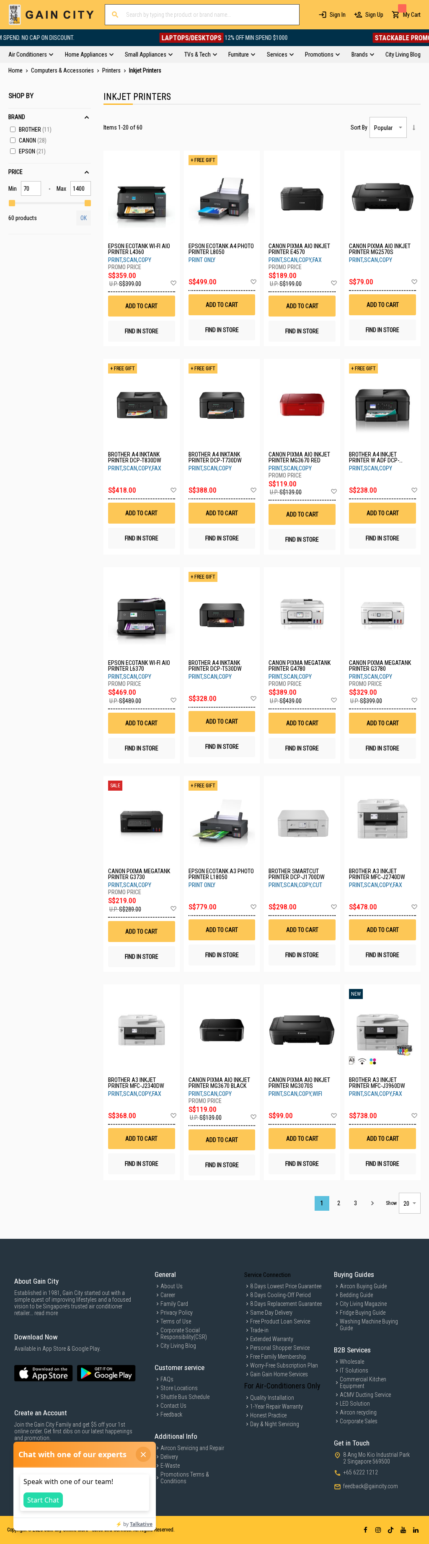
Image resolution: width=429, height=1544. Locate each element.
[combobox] (202, 14)
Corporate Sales (358, 1421)
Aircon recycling (358, 1412)
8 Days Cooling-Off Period (280, 1295)
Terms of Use (175, 1321)
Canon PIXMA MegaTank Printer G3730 (139, 874)
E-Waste (170, 1465)
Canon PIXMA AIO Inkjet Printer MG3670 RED (299, 457)
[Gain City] (51, 14)
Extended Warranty (271, 1339)
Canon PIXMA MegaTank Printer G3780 (380, 666)
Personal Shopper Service (280, 1347)
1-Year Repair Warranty (276, 1406)
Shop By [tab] (21, 95)
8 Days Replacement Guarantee (286, 1303)
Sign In (338, 14)
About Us (171, 1286)
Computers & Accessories (63, 70)
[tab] (214, 54)
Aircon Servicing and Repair (192, 1448)
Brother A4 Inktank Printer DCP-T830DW (134, 457)
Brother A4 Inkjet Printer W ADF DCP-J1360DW (374, 457)
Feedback (171, 1414)
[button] (173, 283)
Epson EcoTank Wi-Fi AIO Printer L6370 (139, 666)
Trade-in (259, 1330)
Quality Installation (272, 1397)
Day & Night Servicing (274, 1424)
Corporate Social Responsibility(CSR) (183, 1333)
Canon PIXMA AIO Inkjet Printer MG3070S (299, 1083)
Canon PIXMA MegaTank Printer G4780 (300, 666)
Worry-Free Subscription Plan (284, 1365)
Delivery (169, 1456)
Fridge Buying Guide (362, 1312)
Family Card (174, 1303)
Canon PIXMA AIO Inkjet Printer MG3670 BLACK (219, 1083)
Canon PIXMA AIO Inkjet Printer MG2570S (380, 249)
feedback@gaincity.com (370, 1486)
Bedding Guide (356, 1295)
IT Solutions (354, 1370)
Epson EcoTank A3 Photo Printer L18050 (221, 874)
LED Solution (355, 1403)
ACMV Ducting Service (365, 1394)
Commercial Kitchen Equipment (363, 1382)
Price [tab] (15, 172)
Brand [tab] (16, 117)
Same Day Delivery (271, 1312)
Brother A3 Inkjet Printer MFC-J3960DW (377, 1083)
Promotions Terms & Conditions (184, 1477)
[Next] (372, 1203)
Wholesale (352, 1361)
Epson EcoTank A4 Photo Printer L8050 (221, 249)
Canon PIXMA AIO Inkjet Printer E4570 (299, 249)
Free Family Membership (278, 1356)
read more (46, 1313)
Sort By (359, 127)
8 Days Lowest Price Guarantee (285, 1286)
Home (16, 70)
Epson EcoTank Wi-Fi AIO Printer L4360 (139, 249)
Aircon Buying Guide (363, 1286)
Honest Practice (268, 1415)
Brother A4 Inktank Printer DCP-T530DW (215, 666)
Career (167, 1295)
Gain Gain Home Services (279, 1374)
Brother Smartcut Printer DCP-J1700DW (297, 874)
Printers (112, 70)
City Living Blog (178, 1345)
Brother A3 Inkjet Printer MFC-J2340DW (136, 1083)
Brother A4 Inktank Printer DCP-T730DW (215, 457)
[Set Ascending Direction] (414, 127)
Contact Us (173, 1405)
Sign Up (374, 14)
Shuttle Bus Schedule (184, 1396)
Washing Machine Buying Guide (369, 1324)
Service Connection (267, 1275)
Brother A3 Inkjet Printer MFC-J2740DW (377, 874)
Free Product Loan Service (280, 1321)
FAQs (166, 1379)
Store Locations (179, 1388)
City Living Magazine (363, 1303)
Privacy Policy (176, 1312)
